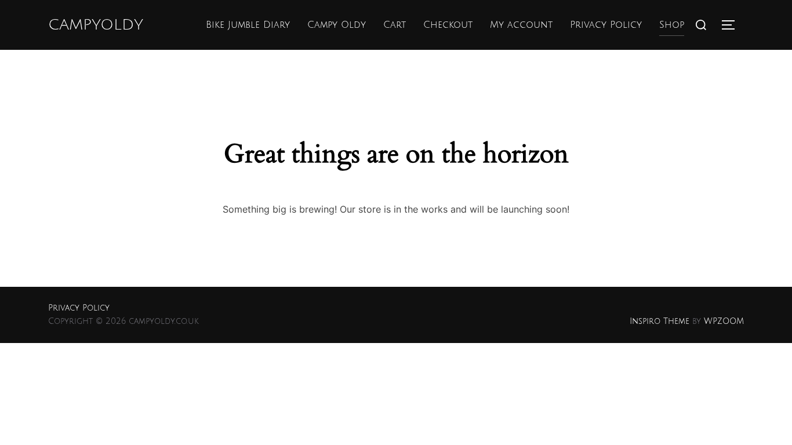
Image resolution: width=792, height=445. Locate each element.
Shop (671, 25)
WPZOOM (724, 321)
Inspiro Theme (659, 321)
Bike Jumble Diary (248, 25)
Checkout (448, 25)
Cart (394, 25)
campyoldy (95, 25)
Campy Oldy (336, 25)
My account (521, 25)
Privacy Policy (606, 25)
